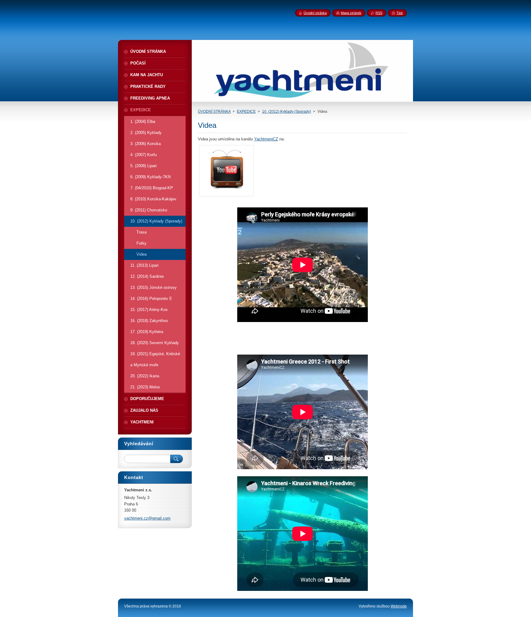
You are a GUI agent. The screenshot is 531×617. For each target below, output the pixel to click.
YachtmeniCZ (266, 139)
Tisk (399, 13)
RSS (379, 13)
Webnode (399, 606)
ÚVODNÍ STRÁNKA (214, 111)
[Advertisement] (302, 338)
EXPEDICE (246, 111)
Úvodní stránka (315, 13)
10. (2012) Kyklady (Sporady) (286, 111)
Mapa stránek (351, 13)
